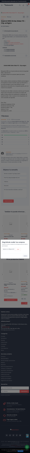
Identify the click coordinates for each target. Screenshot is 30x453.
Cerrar (25, 255)
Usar (18, 249)
